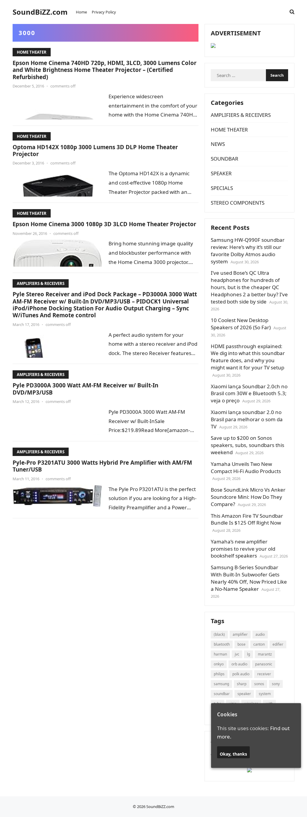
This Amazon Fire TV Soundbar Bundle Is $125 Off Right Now (247, 519)
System (265, 693)
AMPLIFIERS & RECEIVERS (40, 283)
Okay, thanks (233, 754)
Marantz (265, 654)
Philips (219, 673)
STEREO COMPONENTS (237, 202)
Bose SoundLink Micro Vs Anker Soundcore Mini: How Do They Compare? (248, 497)
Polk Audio (240, 673)
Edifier (278, 644)
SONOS (259, 683)
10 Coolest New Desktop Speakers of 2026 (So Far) (241, 324)
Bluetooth (222, 644)
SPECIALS (222, 188)
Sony (276, 683)
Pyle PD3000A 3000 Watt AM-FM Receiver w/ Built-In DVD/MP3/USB (85, 388)
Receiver (264, 673)
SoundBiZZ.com (40, 12)
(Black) (219, 634)
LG (248, 654)
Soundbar (222, 693)
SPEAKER (221, 173)
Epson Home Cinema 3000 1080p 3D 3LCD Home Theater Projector (104, 224)
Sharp (241, 683)
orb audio (239, 664)
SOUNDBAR (224, 158)
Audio (260, 634)
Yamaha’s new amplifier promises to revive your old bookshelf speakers (243, 548)
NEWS (218, 144)
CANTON (259, 644)
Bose (241, 644)
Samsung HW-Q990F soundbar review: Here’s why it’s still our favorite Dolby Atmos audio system (248, 250)
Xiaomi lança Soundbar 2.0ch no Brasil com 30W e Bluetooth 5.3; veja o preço (249, 393)
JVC (237, 654)
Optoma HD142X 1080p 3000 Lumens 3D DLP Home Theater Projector (95, 150)
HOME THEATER (31, 52)
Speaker (244, 693)
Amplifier (240, 634)
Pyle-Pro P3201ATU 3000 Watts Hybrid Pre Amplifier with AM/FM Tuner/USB (102, 466)
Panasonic (263, 664)
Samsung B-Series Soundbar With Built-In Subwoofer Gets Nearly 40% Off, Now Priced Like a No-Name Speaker (249, 578)
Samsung (221, 683)
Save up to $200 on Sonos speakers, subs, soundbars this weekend (247, 445)
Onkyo (219, 664)
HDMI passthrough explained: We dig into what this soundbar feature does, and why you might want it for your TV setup (248, 357)
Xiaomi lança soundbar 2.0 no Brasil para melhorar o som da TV (247, 419)
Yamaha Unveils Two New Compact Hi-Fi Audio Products (246, 467)
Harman (220, 654)
